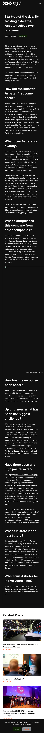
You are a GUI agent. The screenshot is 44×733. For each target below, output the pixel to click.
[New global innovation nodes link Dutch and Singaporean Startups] (22, 630)
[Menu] (40, 3)
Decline (26, 729)
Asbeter (21, 51)
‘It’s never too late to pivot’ (13, 679)
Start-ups (23, 36)
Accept (17, 729)
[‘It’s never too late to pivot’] (22, 665)
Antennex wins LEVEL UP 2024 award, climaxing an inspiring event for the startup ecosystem (20, 713)
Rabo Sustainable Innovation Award (23, 477)
